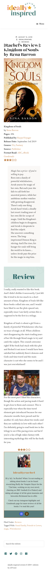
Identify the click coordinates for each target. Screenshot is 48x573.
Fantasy (19, 145)
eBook (26, 152)
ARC (20, 152)
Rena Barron (12, 130)
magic (6, 528)
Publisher (16, 149)
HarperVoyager (24, 137)
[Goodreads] (27, 514)
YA (13, 145)
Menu (41, 23)
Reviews (25, 42)
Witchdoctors (15, 528)
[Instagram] (21, 514)
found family (20, 525)
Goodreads (9, 156)
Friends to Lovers (34, 525)
